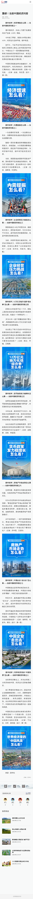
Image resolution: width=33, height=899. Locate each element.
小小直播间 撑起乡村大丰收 (20, 861)
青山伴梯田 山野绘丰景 (19, 829)
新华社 (6, 17)
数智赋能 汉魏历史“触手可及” (21, 839)
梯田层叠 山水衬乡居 (18, 818)
